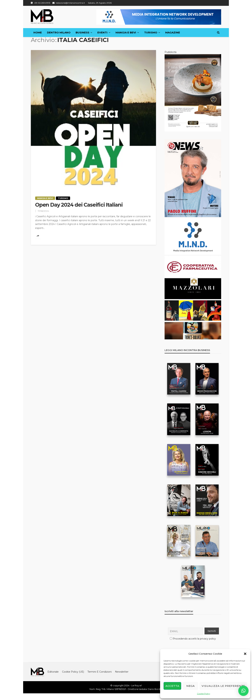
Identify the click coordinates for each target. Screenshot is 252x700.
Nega (190, 685)
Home (37, 32)
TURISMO (150, 32)
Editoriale (53, 671)
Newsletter (121, 671)
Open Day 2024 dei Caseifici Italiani (79, 205)
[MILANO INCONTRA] (37, 671)
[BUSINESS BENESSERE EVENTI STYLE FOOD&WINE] (42, 16)
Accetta (172, 685)
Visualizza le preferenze (223, 685)
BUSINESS (82, 32)
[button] (245, 653)
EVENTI (102, 32)
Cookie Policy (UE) (73, 671)
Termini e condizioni (99, 671)
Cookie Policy (203, 693)
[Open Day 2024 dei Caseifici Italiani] (93, 120)
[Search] (218, 32)
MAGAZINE (172, 32)
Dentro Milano (58, 32)
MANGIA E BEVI (126, 32)
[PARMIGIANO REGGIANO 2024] (193, 92)
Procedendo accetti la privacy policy (194, 638)
